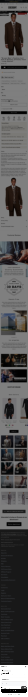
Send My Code (14, 690)
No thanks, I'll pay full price (14, 694)
